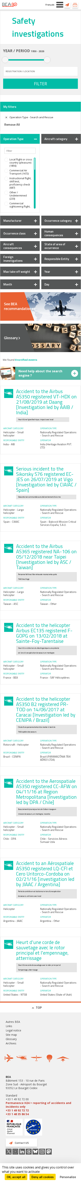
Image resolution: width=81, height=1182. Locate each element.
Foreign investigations (13, 259)
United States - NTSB (15, 995)
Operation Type (13, 139)
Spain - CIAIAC (11, 522)
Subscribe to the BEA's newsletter (75, 5)
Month (7, 284)
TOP (39, 1007)
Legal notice (13, 1030)
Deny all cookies (42, 1177)
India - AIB (9, 444)
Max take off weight (16, 272)
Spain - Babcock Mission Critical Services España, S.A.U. (58, 523)
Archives (11, 1043)
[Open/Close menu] (60, 5)
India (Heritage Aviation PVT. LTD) (56, 445)
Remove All (12, 124)
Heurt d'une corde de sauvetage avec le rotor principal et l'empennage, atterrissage (42, 950)
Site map (11, 1035)
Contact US (67, 5)
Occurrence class (14, 233)
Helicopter (9, 909)
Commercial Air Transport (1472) (19, 172)
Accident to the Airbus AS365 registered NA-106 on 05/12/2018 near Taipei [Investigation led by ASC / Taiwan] (46, 556)
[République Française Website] (14, 1128)
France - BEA (10, 678)
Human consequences (53, 233)
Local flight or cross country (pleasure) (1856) (20, 162)
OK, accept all (16, 1177)
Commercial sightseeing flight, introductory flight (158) (19, 208)
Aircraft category (55, 139)
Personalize (68, 1177)
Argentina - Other (50, 921)
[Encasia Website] (33, 1128)
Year (47, 272)
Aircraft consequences (12, 246)
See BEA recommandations (18, 306)
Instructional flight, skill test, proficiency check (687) (20, 183)
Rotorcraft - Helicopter (16, 745)
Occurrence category (58, 221)
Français (49, 4)
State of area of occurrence (54, 246)
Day (46, 284)
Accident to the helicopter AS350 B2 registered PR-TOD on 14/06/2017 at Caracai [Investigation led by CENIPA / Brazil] (45, 709)
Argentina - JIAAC (13, 921)
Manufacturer (12, 221)
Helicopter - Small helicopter (13, 433)
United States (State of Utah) (56, 995)
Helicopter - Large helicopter (13, 511)
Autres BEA (13, 1022)
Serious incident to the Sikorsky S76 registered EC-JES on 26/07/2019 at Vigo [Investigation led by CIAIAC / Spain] (46, 479)
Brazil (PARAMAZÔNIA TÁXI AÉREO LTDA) (55, 758)
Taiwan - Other (48, 604)
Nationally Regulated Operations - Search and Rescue (58, 433)
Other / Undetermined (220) (18, 195)
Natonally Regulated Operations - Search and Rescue (58, 746)
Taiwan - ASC (10, 604)
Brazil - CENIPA (12, 757)
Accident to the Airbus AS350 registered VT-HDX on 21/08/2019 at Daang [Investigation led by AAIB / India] (46, 402)
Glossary (11, 337)
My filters (9, 107)
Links (9, 1026)
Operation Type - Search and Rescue (31, 117)
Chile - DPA (9, 839)
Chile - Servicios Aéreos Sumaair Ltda (53, 840)
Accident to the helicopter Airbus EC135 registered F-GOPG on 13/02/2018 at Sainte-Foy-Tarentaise (44, 633)
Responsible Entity (56, 259)
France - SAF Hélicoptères (55, 678)
